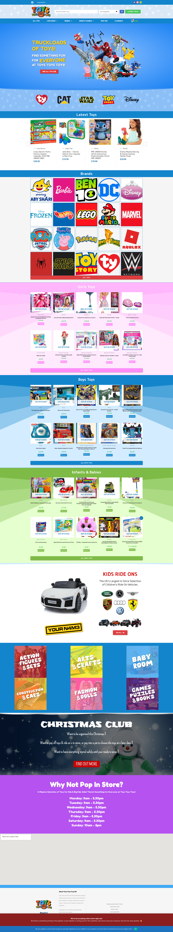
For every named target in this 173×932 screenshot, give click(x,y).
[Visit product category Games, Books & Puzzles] (142, 694)
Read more (41, 323)
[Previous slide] (28, 144)
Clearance (119, 21)
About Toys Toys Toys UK (67, 891)
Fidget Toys (43, 148)
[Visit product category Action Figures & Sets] (31, 662)
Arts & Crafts (131, 148)
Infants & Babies (85, 21)
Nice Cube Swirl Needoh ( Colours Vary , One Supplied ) (46, 154)
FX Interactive (73, 148)
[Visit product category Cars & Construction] (31, 694)
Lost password (114, 912)
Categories (51, 21)
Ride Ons (104, 21)
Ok (135, 929)
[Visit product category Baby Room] (142, 662)
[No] (170, 929)
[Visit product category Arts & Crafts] (86, 662)
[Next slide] (145, 144)
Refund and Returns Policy (115, 904)
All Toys (36, 21)
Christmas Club (114, 906)
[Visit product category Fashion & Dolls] (86, 694)
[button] (32, 100)
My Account (114, 909)
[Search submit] (122, 11)
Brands (67, 21)
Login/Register (41, 2)
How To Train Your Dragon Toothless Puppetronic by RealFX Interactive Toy (75, 155)
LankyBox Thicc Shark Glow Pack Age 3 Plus (104, 153)
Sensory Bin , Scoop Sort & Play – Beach (132, 153)
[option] (46, 144)
